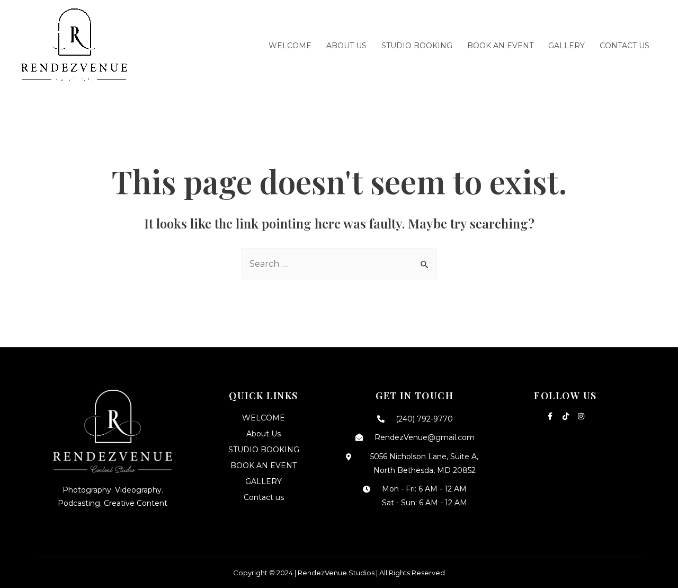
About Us (346, 45)
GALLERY (566, 45)
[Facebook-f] (550, 416)
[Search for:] (339, 264)
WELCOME (290, 45)
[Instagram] (581, 416)
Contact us (624, 45)
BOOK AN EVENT (500, 45)
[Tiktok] (565, 416)
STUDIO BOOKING (416, 45)
